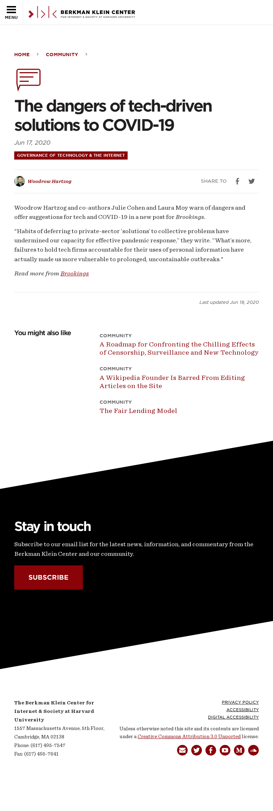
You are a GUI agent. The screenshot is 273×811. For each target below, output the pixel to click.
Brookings (74, 273)
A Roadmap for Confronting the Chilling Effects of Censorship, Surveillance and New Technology (179, 348)
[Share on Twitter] (252, 181)
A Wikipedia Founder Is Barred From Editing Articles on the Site (172, 382)
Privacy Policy (240, 702)
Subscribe (48, 577)
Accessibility (242, 709)
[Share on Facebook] (237, 181)
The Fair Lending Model (138, 410)
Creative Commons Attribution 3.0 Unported (189, 736)
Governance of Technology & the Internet (71, 155)
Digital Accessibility (233, 717)
